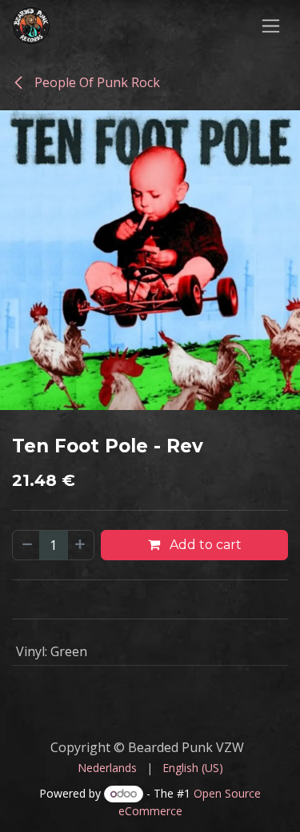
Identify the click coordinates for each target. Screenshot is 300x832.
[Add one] (80, 545)
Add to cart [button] (204, 544)
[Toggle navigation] (271, 25)
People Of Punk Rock (95, 82)
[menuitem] (107, 767)
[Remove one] (26, 545)
